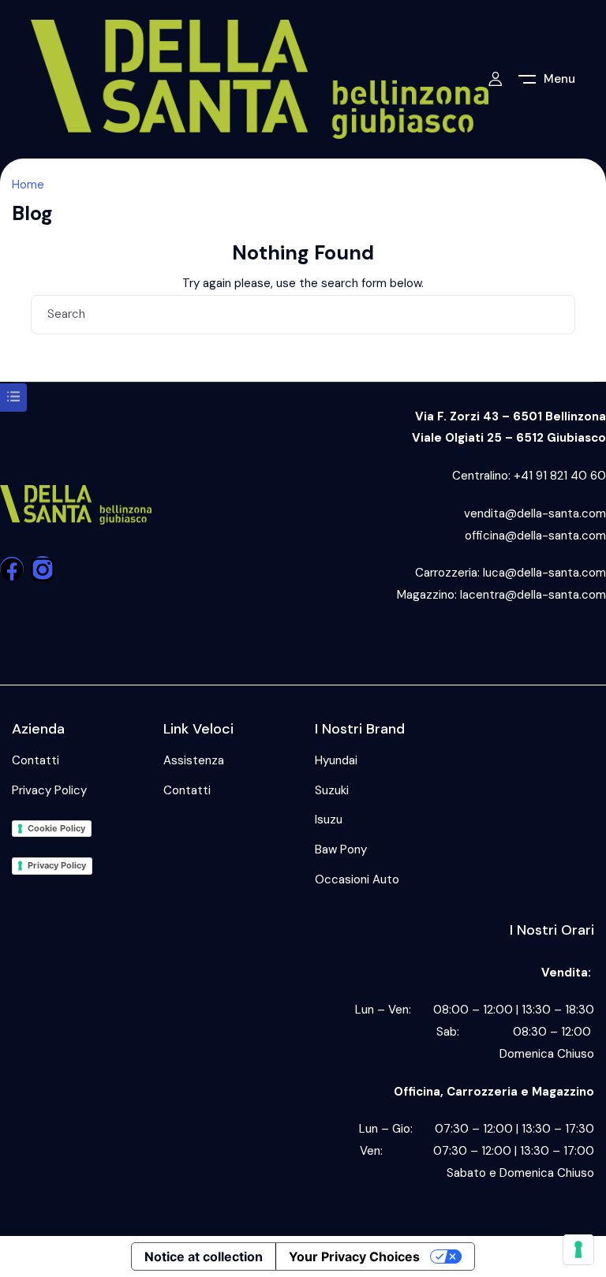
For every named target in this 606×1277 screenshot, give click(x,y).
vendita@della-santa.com (535, 513)
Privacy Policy (49, 790)
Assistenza (193, 760)
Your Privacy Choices (354, 1256)
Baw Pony (341, 849)
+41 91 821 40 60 (560, 476)
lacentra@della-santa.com (533, 595)
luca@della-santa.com (544, 573)
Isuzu (328, 819)
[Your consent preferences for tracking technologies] (578, 1249)
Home (28, 184)
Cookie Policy (56, 828)
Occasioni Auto (357, 879)
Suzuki (332, 790)
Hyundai (336, 760)
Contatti (35, 760)
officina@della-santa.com (535, 535)
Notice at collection (203, 1256)
